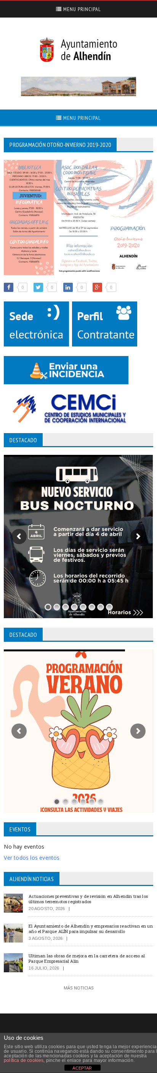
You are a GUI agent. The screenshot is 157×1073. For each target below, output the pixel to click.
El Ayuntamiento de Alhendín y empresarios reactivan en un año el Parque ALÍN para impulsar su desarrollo (90, 928)
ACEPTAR (82, 1068)
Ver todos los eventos (31, 857)
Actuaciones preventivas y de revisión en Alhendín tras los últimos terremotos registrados (88, 898)
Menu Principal (81, 9)
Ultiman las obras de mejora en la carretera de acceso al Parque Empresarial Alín (87, 958)
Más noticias (78, 988)
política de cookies (23, 1060)
